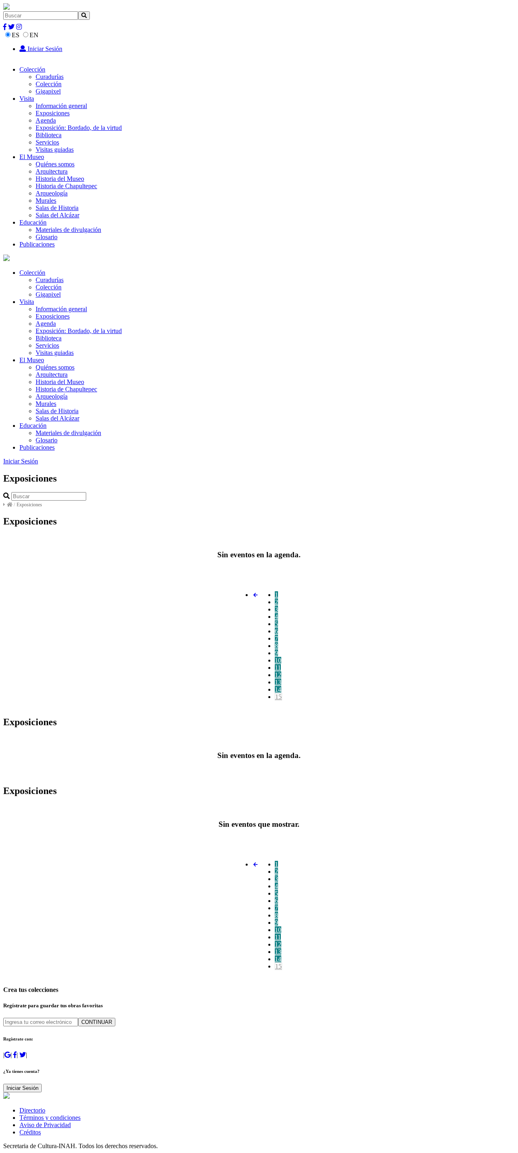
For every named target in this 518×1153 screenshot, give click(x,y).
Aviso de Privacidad (45, 1124)
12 (278, 674)
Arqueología (52, 193)
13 (278, 682)
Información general (61, 105)
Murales (46, 200)
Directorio (32, 1110)
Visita (26, 98)
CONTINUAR (96, 1022)
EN (34, 35)
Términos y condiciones (50, 1117)
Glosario (46, 237)
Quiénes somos (55, 164)
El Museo (31, 156)
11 (278, 667)
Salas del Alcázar (57, 215)
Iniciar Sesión (44, 48)
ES (15, 35)
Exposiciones (53, 113)
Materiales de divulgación (68, 229)
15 (278, 696)
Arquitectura (52, 171)
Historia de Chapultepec (66, 186)
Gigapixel (48, 91)
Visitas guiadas (55, 149)
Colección (32, 69)
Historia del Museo (60, 178)
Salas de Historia (57, 207)
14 (278, 689)
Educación (33, 222)
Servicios (47, 142)
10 (278, 660)
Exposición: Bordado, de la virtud (79, 127)
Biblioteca (49, 135)
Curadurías (50, 76)
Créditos (30, 1132)
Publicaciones (37, 244)
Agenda (46, 120)
